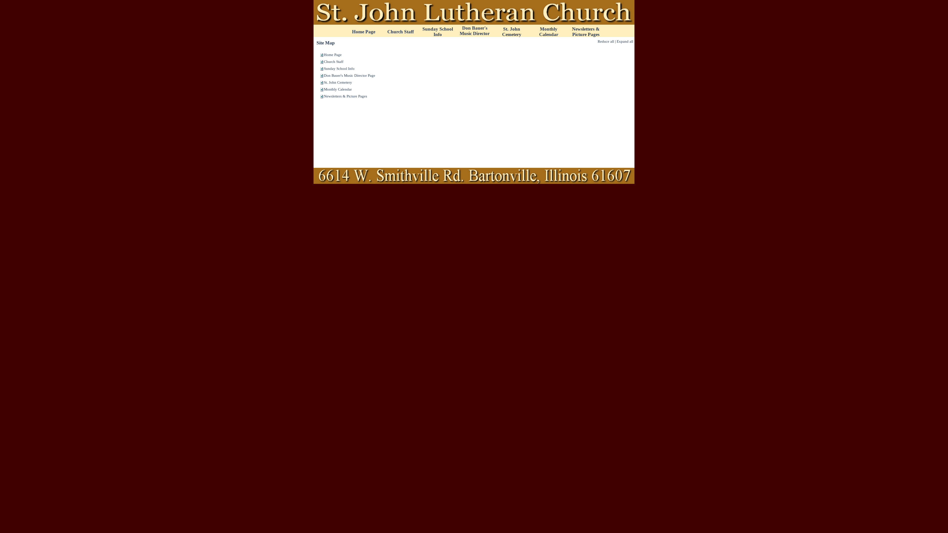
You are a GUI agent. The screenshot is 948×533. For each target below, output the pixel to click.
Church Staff (333, 62)
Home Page (333, 55)
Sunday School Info (339, 69)
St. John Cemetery (338, 82)
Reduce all (606, 41)
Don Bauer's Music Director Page (349, 75)
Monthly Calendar (338, 89)
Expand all (625, 41)
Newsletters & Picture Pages (345, 96)
